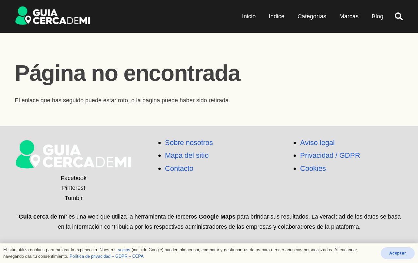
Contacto (179, 168)
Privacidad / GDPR (330, 155)
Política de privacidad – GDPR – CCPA (107, 256)
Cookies (313, 168)
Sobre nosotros (189, 143)
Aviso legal (317, 143)
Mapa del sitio (187, 155)
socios (124, 249)
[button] (398, 16)
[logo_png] (53, 16)
